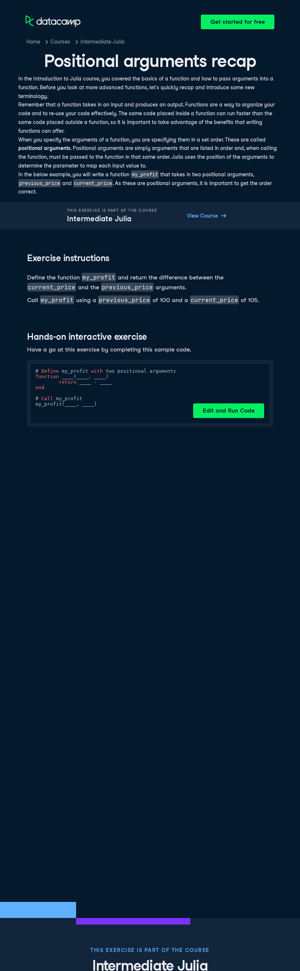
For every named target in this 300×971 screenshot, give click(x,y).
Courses (60, 42)
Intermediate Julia (102, 42)
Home (33, 42)
